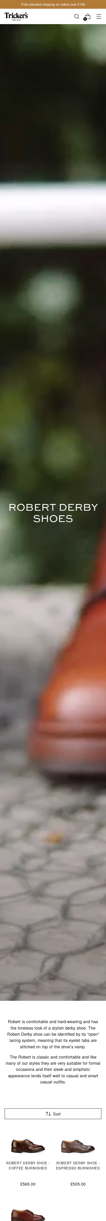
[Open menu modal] (98, 16)
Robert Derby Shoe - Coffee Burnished (28, 1165)
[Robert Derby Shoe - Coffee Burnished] (28, 1140)
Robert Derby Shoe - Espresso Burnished (78, 1165)
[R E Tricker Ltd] (16, 16)
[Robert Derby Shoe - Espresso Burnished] (78, 1140)
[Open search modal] (76, 16)
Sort (57, 1114)
